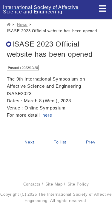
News (22, 24)
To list (60, 142)
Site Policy (78, 184)
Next (29, 142)
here (47, 115)
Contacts (32, 184)
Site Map (54, 184)
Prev (91, 142)
